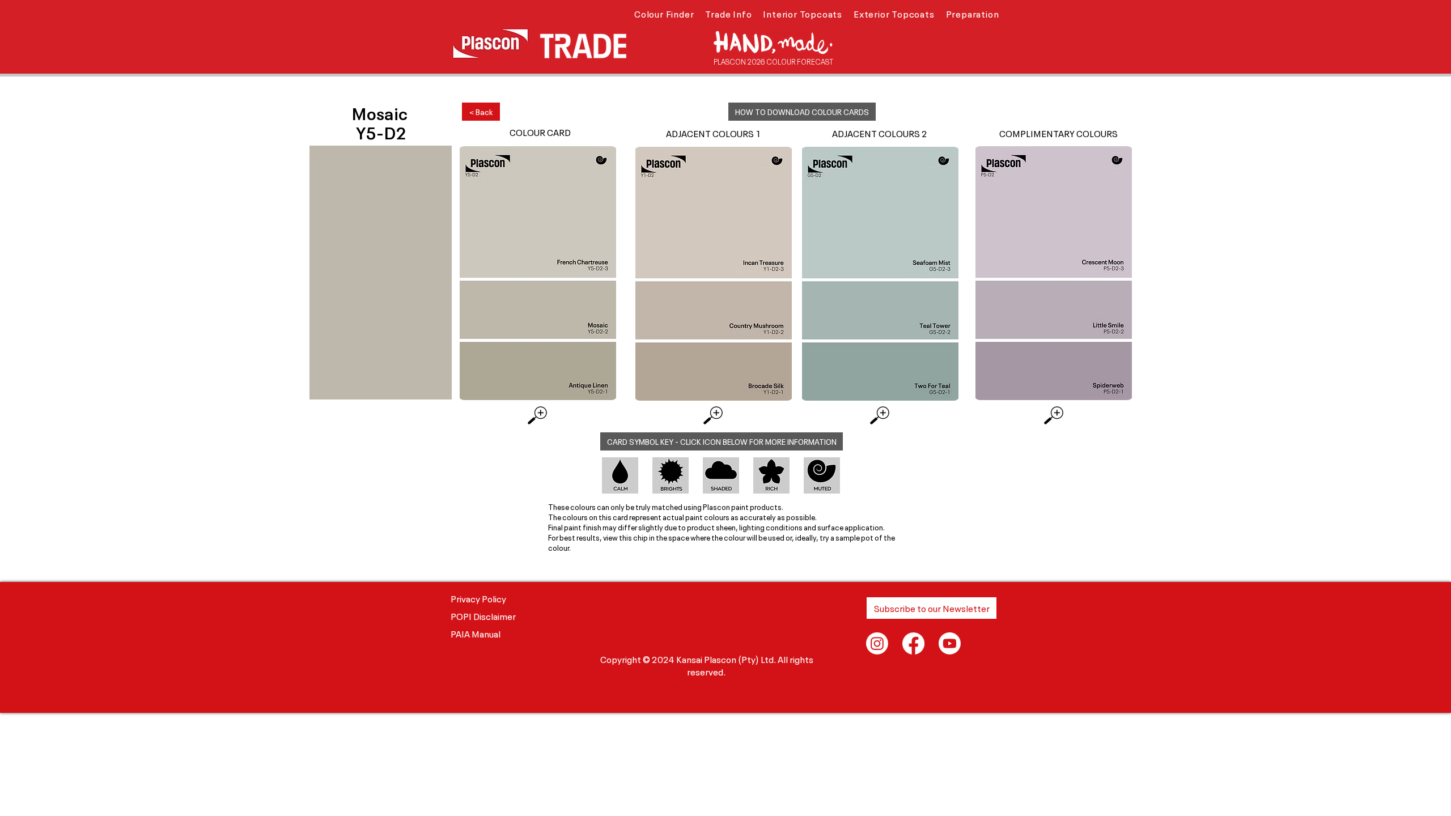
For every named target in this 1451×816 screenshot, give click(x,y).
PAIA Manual (475, 633)
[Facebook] (913, 643)
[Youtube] (950, 643)
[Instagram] (877, 643)
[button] (664, 13)
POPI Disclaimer (483, 615)
